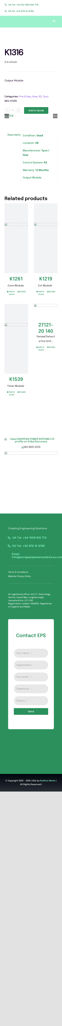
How (34, 96)
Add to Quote (36, 110)
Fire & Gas (25, 96)
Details (23, 292)
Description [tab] (13, 135)
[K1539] (16, 339)
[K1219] (45, 238)
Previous (7, 116)
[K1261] (16, 238)
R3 (40, 96)
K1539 (16, 379)
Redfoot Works (47, 781)
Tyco (45, 96)
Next (55, 116)
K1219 (45, 279)
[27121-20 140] (45, 311)
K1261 (16, 279)
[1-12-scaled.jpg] (31, 116)
